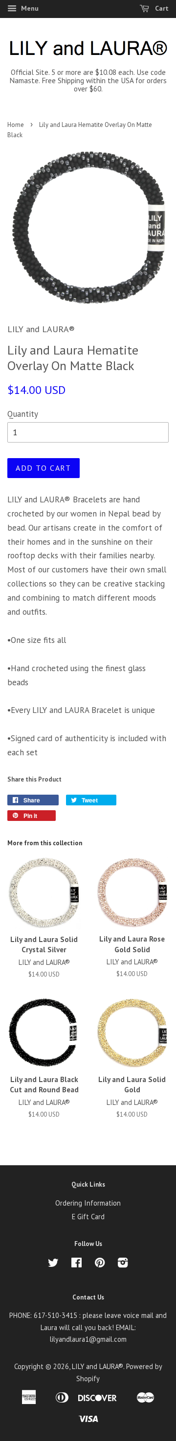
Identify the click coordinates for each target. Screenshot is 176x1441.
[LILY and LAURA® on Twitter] (53, 1264)
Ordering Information (88, 1203)
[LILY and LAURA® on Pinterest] (99, 1264)
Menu (29, 8)
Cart (161, 8)
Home (15, 125)
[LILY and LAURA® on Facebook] (76, 1264)
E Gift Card (88, 1216)
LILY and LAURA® (97, 1366)
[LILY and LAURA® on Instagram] (122, 1264)
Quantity (22, 414)
